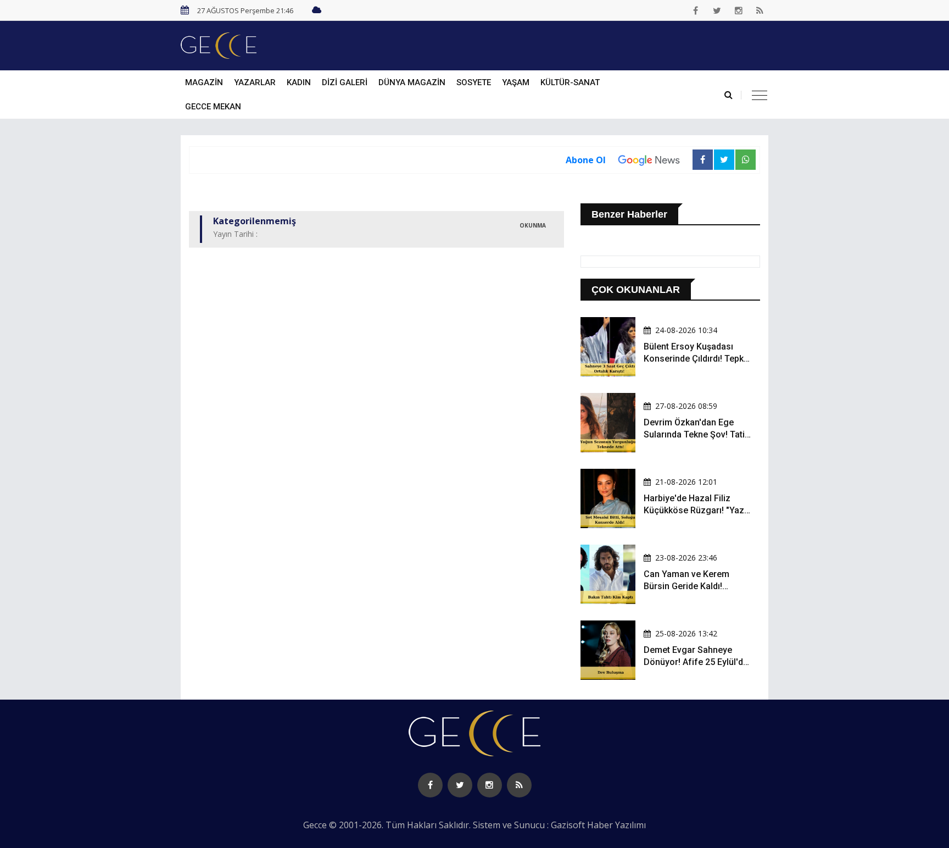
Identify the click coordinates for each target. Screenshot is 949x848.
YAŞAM (515, 82)
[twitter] (717, 10)
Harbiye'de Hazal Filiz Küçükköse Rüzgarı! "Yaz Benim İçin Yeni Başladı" (694, 510)
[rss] (760, 10)
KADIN (299, 82)
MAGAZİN (204, 82)
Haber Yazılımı (616, 825)
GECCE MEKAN (213, 107)
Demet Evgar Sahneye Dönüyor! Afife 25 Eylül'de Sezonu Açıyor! (696, 662)
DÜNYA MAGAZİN (411, 82)
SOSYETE (473, 82)
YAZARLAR (255, 82)
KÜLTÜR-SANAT (570, 82)
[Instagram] (738, 10)
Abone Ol (586, 160)
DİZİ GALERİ (344, 82)
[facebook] (696, 10)
